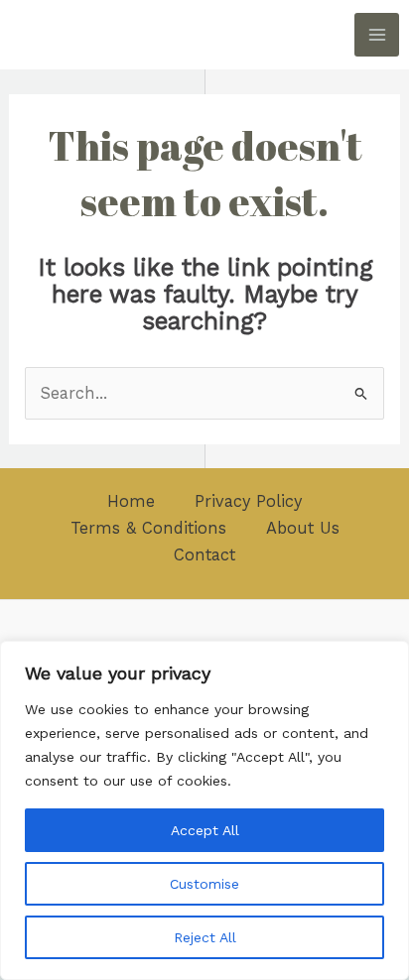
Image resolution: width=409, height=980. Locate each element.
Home (131, 501)
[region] (204, 810)
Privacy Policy (248, 501)
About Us (303, 528)
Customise (204, 884)
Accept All (205, 830)
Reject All (205, 937)
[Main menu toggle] (376, 35)
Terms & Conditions (148, 528)
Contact (204, 555)
